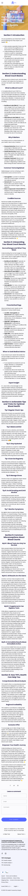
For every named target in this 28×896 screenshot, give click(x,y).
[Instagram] (5, 853)
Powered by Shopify (16, 890)
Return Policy (16, 878)
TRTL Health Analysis (6, 860)
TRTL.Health (8, 890)
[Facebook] (2, 853)
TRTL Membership (5, 865)
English (15, 886)
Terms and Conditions (11, 876)
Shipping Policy (5, 880)
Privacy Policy (4, 882)
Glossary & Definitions (6, 878)
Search (3, 876)
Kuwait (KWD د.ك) (5, 886)
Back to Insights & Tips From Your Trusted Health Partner (14, 829)
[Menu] (2, 2)
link (8, 733)
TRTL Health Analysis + (6, 862)
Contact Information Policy (16, 880)
